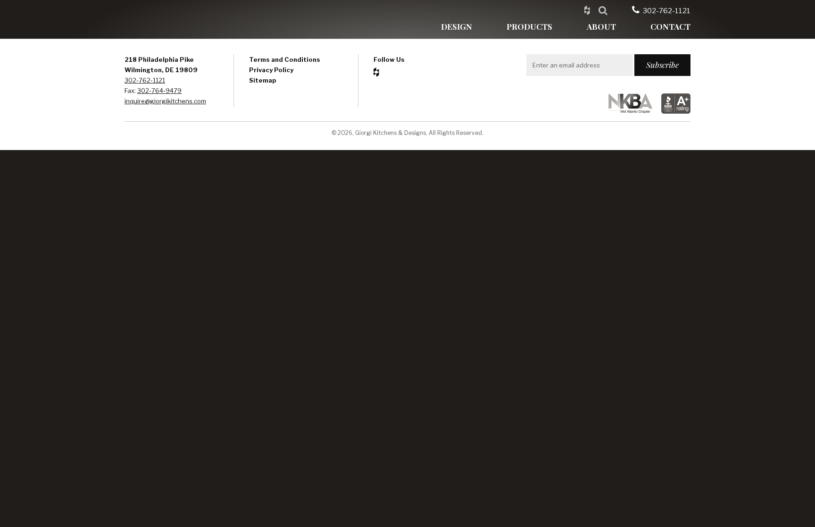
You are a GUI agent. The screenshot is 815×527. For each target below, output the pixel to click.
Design (456, 26)
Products (529, 26)
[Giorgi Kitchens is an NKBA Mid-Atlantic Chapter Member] (626, 111)
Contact (670, 26)
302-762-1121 (666, 11)
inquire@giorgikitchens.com (165, 101)
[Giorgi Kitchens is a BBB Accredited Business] (672, 111)
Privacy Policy (271, 70)
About (601, 26)
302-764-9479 (159, 90)
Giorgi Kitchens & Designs (169, 19)
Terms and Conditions (284, 59)
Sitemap (262, 80)
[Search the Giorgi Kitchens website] (603, 10)
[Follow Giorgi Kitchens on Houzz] (587, 10)
